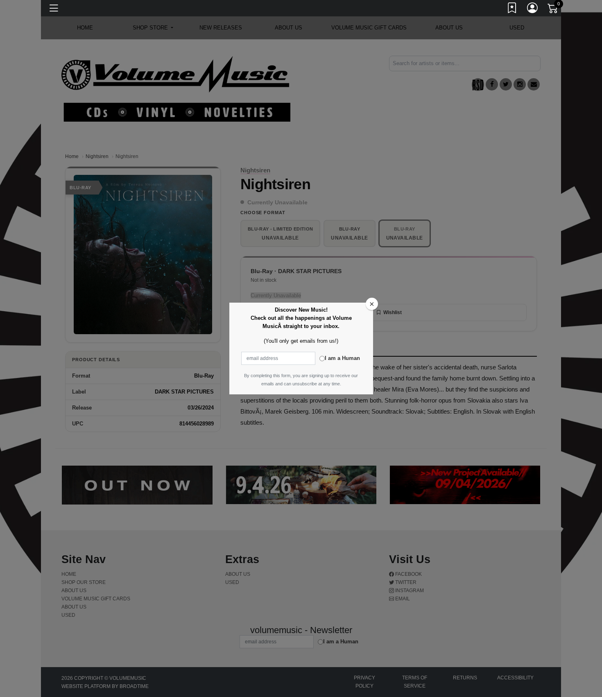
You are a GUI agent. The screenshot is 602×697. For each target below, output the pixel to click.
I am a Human (342, 358)
